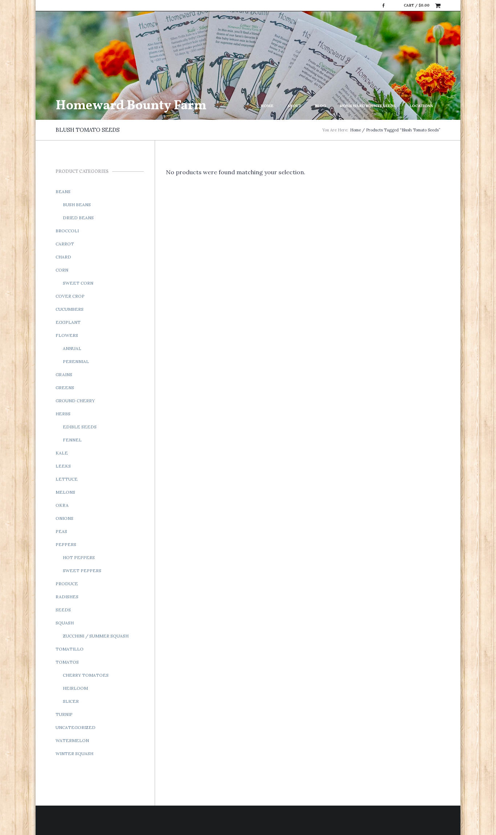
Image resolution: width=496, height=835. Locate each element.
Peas (61, 531)
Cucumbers (70, 309)
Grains (64, 374)
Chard (63, 257)
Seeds (63, 609)
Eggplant (68, 322)
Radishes (67, 596)
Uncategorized (75, 727)
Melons (65, 492)
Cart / (417, 5)
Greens (65, 387)
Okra (62, 505)
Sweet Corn (78, 283)
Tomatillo (70, 649)
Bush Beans (77, 204)
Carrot (65, 244)
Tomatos (67, 662)
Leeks (63, 466)
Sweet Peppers (82, 570)
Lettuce (67, 479)
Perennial (76, 361)
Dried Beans (78, 217)
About (294, 106)
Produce (67, 583)
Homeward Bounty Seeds (368, 106)
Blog (320, 106)
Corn (62, 270)
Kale (62, 453)
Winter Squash (74, 753)
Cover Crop (70, 296)
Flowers (67, 335)
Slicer (71, 701)
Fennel (72, 440)
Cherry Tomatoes (86, 675)
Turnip (64, 714)
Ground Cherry (75, 400)
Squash (65, 623)
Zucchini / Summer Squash (96, 636)
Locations (421, 106)
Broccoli (67, 230)
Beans (63, 191)
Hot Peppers (79, 557)
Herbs (63, 413)
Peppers (66, 544)
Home (267, 106)
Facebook (383, 5)
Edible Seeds (80, 426)
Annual (72, 348)
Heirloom (75, 688)
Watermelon (72, 740)
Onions (64, 518)
